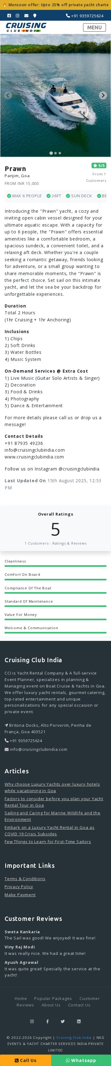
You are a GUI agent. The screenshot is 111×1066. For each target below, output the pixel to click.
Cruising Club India (74, 1037)
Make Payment (20, 894)
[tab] (51, 153)
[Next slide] (103, 95)
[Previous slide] (8, 95)
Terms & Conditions (25, 878)
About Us (51, 1005)
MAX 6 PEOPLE (26, 196)
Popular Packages (53, 998)
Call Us (27, 1060)
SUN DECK (81, 196)
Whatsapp (83, 1060)
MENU (94, 27)
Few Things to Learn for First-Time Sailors (48, 841)
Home (21, 998)
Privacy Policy (19, 886)
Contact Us (79, 1005)
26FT (56, 196)
